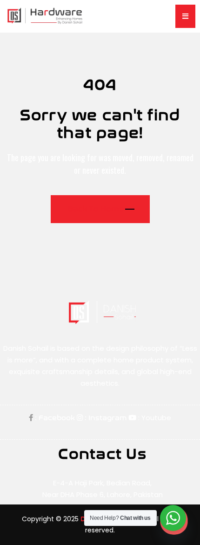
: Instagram (105, 418)
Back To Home (95, 208)
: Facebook (54, 418)
